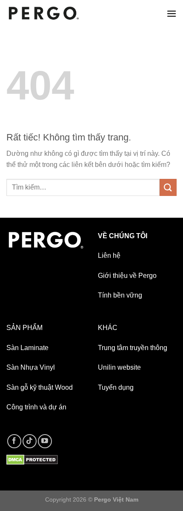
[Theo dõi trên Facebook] (14, 441)
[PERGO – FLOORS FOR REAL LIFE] (43, 13)
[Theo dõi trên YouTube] (45, 441)
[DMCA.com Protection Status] (32, 459)
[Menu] (171, 13)
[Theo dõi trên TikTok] (30, 441)
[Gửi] (168, 187)
